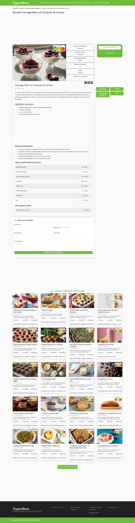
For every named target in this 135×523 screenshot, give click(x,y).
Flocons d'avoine (78, 425)
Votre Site (57, 233)
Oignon (15, 458)
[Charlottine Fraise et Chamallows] (109, 436)
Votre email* (18, 233)
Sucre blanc (24, 324)
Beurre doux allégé (113, 391)
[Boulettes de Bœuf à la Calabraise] (53, 335)
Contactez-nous (112, 507)
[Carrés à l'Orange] (53, 300)
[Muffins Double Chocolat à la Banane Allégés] (25, 369)
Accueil (15, 8)
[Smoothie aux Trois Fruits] (109, 335)
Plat (58, 3)
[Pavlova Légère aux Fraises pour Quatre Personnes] (109, 300)
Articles (106, 3)
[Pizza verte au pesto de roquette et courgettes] (81, 335)
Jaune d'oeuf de (45, 391)
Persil (60, 356)
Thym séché (32, 458)
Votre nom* (17, 224)
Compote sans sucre (103, 425)
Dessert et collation (67, 3)
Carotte (19, 458)
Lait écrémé (31, 324)
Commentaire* (18, 241)
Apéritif (53, 3)
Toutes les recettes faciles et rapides (29, 8)
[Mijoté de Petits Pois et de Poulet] (25, 436)
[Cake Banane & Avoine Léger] (81, 404)
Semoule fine (87, 460)
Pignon (78, 358)
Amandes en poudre (85, 324)
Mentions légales (94, 513)
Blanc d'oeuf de (17, 324)
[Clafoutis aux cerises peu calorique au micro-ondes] (25, 300)
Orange (32, 356)
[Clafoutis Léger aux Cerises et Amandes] (81, 300)
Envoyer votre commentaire (53, 252)
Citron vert (109, 356)
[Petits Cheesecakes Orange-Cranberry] (25, 335)
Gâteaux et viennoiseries (83, 3)
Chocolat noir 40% (36, 425)
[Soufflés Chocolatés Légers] (53, 404)
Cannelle (100, 324)
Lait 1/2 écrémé (89, 393)
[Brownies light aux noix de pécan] (25, 404)
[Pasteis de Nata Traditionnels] (53, 436)
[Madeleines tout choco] (109, 369)
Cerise (114, 356)
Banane (100, 356)
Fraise (119, 324)
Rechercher (109, 53)
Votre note (56, 227)
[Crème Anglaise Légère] (53, 369)
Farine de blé (62, 322)
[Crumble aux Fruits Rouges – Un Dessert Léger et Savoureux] (81, 436)
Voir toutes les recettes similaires (68, 467)
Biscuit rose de (116, 458)
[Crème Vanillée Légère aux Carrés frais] (81, 369)
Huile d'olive (73, 358)
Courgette (83, 358)
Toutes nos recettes (57, 507)
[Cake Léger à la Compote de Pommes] (109, 404)
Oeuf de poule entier (47, 322)
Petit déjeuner (45, 3)
